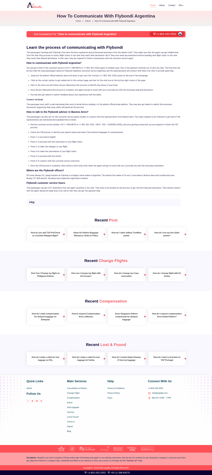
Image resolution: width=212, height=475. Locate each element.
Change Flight (73, 393)
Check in (71, 422)
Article (162, 5)
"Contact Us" (131, 460)
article (88, 21)
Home (153, 5)
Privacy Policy (113, 393)
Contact (171, 5)
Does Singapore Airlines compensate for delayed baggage (126, 317)
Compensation (73, 398)
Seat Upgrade (73, 407)
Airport (70, 426)
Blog (69, 431)
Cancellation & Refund (77, 388)
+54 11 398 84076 (120, 472)
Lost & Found (73, 417)
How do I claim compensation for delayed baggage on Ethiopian (45, 317)
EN (180, 5)
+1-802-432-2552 (166, 34)
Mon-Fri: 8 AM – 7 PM (161, 398)
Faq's (109, 398)
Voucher (70, 412)
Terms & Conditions (116, 388)
